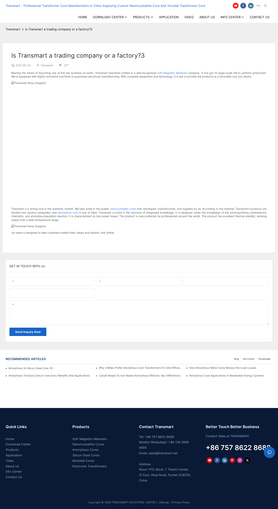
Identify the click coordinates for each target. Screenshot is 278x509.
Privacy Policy (181, 502)
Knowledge (264, 358)
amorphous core (68, 212)
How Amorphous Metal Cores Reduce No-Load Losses (222, 367)
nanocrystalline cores (123, 208)
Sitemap (163, 502)
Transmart (13, 29)
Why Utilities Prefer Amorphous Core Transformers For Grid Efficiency (140, 367)
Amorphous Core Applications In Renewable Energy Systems (226, 375)
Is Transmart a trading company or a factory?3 (58, 29)
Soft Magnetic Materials (172, 72)
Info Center (249, 358)
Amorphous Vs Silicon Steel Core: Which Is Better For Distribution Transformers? (32, 368)
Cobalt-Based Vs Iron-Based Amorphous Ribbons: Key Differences (139, 375)
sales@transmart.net (163, 453)
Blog (236, 358)
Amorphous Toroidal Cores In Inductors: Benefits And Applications (49, 375)
